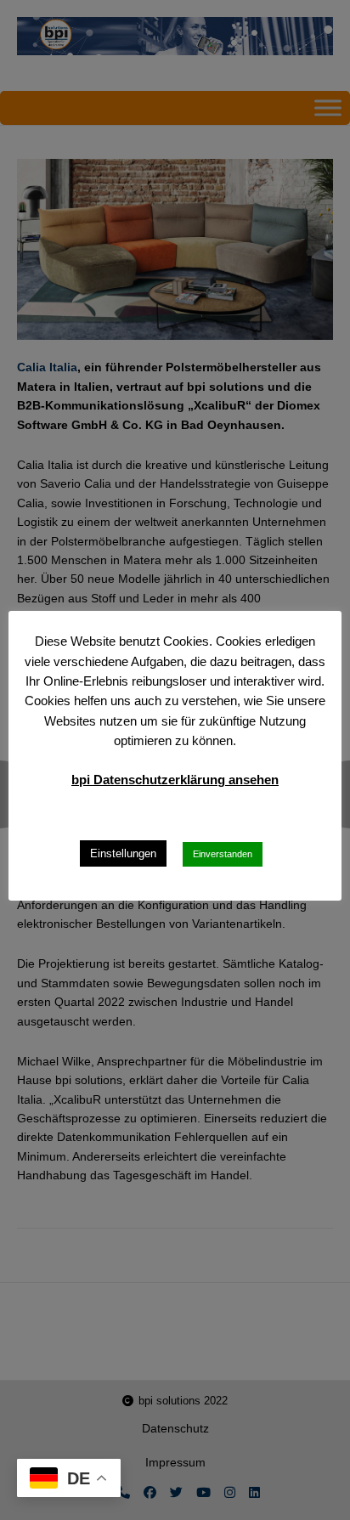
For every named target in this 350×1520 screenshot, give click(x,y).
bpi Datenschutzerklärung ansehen (175, 779)
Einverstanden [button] (222, 854)
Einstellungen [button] (123, 853)
